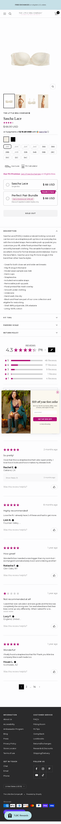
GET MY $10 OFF (45, 419)
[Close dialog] (57, 392)
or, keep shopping (45, 424)
